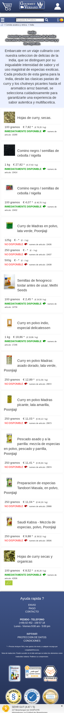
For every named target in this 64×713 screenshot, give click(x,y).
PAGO (32, 608)
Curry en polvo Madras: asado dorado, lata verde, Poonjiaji (30, 365)
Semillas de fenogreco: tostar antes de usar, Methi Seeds (37, 285)
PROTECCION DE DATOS (32, 637)
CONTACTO (32, 611)
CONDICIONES (32, 640)
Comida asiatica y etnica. (16, 25)
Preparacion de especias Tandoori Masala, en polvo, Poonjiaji (31, 488)
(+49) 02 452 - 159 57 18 (32, 622)
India (32, 25)
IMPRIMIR (32, 634)
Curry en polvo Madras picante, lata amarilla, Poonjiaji (28, 404)
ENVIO (32, 605)
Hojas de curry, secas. (34, 118)
